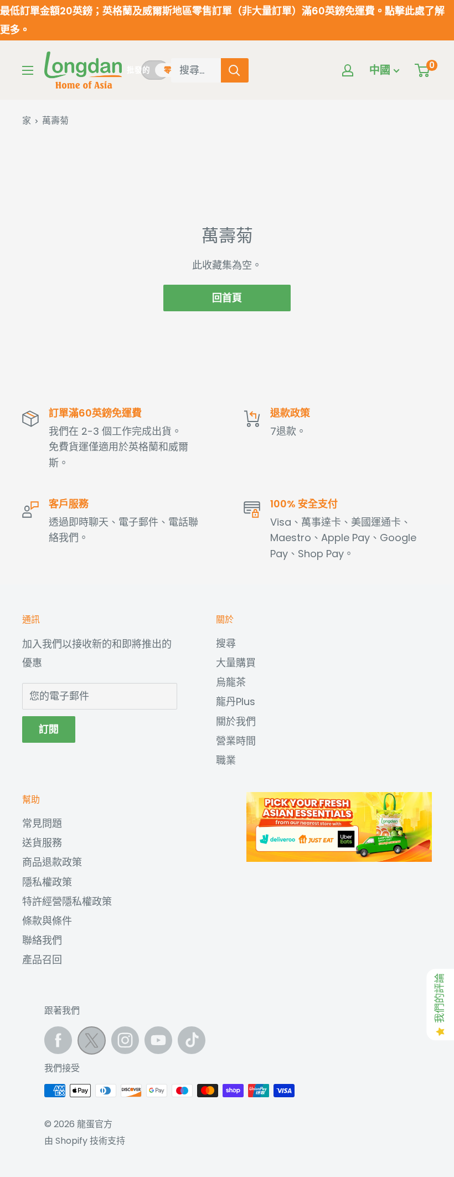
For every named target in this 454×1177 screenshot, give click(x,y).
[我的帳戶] (347, 70)
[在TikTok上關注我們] (191, 1040)
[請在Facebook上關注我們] (58, 1040)
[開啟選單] (27, 70)
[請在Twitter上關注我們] (92, 1043)
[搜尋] (235, 70)
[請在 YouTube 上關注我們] (158, 1040)
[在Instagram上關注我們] (125, 1040)
